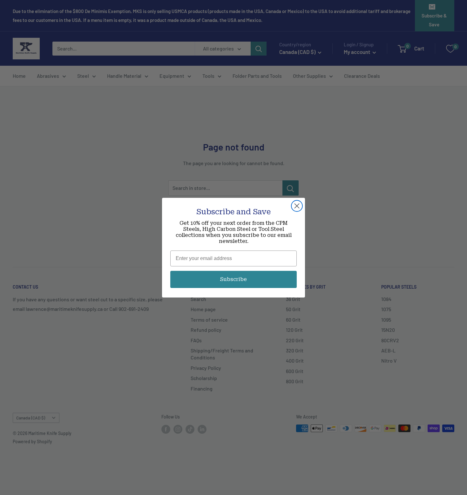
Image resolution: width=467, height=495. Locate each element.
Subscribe (233, 279)
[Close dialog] (296, 205)
